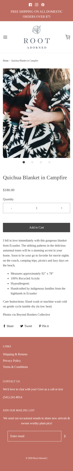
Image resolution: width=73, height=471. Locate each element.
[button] (36, 113)
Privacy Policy (12, 360)
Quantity (8, 199)
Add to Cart (36, 227)
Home (6, 60)
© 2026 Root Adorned (36, 458)
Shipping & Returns (15, 354)
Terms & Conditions (15, 367)
